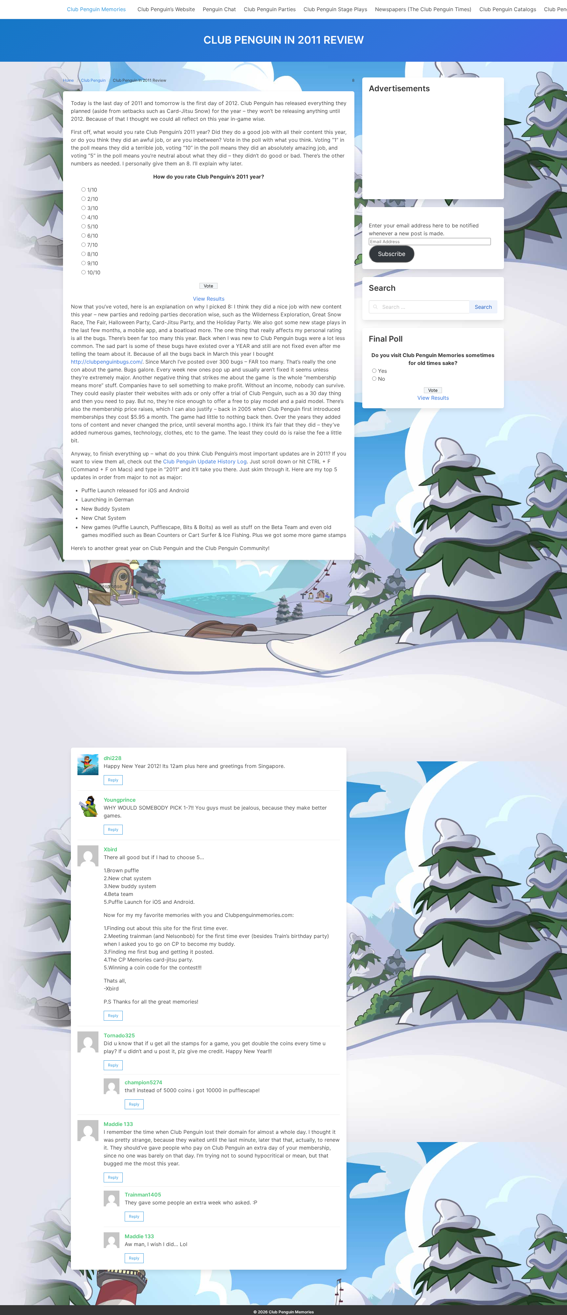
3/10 (92, 208)
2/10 (92, 199)
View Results (208, 298)
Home (68, 80)
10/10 (93, 272)
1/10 (92, 189)
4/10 (92, 217)
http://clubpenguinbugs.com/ (106, 361)
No (381, 378)
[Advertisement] (433, 147)
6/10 (92, 235)
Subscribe (391, 253)
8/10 (92, 254)
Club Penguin (93, 80)
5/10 (92, 226)
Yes (382, 371)
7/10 (92, 245)
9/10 (92, 263)
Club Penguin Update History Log (205, 461)
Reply (113, 779)
